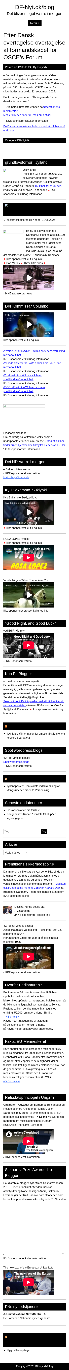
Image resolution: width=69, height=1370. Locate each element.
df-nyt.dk (42, 67)
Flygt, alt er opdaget (18, 1350)
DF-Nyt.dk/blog (34, 7)
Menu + (34, 23)
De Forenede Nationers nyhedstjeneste (26, 1318)
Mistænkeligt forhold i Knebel (24, 219)
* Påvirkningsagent (24, 778)
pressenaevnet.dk (23, 726)
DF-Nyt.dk (23, 140)
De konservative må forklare (23, 810)
